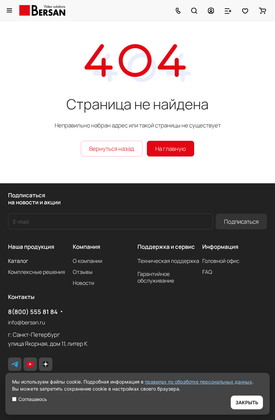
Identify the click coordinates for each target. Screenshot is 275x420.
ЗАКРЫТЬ (246, 402)
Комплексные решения (36, 272)
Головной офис (220, 261)
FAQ (207, 272)
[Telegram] (14, 364)
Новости (83, 283)
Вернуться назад (111, 148)
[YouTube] (30, 364)
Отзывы (83, 272)
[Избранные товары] (245, 10)
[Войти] (211, 10)
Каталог (18, 261)
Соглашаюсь (32, 399)
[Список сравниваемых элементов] (228, 10)
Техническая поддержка (168, 261)
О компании (87, 261)
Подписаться (241, 221)
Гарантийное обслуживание (156, 277)
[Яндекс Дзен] (45, 364)
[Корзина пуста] (262, 10)
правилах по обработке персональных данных (198, 382)
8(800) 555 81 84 (33, 311)
